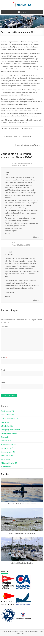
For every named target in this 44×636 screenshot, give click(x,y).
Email (3, 370)
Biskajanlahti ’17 (7, 426)
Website (4, 382)
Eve (5, 128)
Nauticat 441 (6, 467)
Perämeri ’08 (5, 459)
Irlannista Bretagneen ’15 (10, 433)
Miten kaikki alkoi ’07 (9, 463)
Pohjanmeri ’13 (6, 441)
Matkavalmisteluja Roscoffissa (27, 145)
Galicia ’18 (5, 422)
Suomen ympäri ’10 (8, 452)
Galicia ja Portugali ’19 (9, 418)
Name (4, 358)
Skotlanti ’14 (5, 437)
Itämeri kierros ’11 (8, 448)
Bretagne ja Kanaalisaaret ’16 (11, 430)
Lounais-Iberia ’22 (7, 415)
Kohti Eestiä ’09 (6, 455)
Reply (37, 237)
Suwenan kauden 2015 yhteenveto (17, 136)
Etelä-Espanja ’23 (7, 411)
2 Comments (28, 128)
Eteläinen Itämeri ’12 (8, 444)
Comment (5, 327)
